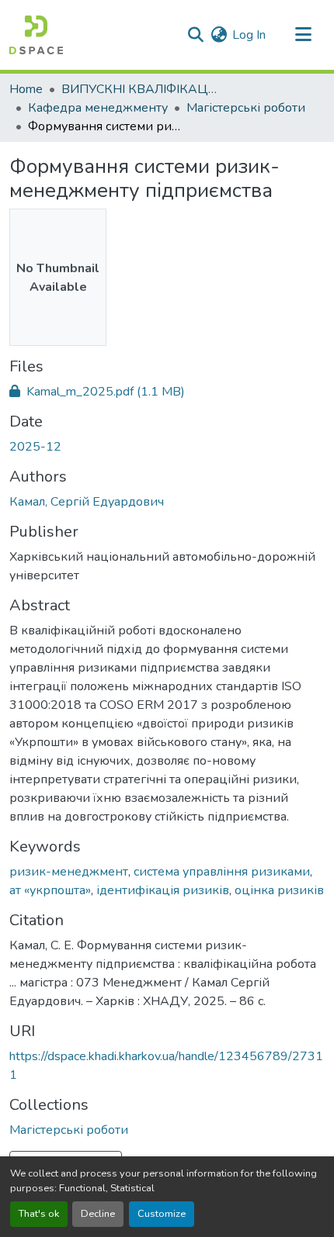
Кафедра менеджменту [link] (98, 107)
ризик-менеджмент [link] (68, 871)
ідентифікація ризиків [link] (162, 890)
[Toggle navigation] (303, 35)
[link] (167, 391)
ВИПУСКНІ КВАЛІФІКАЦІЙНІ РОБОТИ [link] (139, 89)
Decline (98, 1214)
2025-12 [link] (35, 446)
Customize (161, 1214)
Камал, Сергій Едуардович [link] (86, 501)
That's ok (39, 1214)
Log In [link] (249, 34)
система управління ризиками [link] (222, 871)
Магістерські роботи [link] (245, 107)
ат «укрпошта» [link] (50, 890)
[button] (36, 35)
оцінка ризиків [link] (279, 890)
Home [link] (26, 89)
